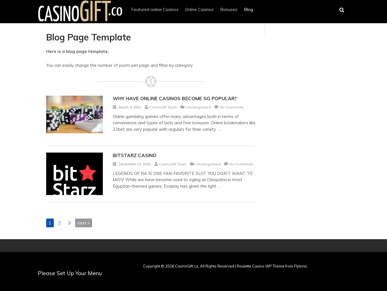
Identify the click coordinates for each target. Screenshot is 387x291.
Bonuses (228, 9)
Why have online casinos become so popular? (175, 98)
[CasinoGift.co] (80, 21)
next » (84, 223)
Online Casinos (199, 9)
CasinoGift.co (186, 266)
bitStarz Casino (134, 155)
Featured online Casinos (154, 9)
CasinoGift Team (163, 107)
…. (219, 129)
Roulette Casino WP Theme (260, 266)
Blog (248, 9)
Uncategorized (198, 107)
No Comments (232, 107)
